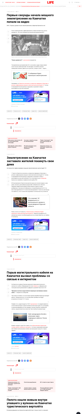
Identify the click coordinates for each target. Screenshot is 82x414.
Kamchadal (17, 346)
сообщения (43, 178)
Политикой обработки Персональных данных (30, 6)
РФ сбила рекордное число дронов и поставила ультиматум (30, 147)
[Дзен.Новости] (19, 118)
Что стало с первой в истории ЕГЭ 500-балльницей (30, 140)
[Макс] (22, 118)
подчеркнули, (33, 304)
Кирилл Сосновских (16, 234)
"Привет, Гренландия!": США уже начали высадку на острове (46, 141)
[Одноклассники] (30, 118)
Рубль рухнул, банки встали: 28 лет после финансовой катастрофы (15, 141)
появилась (35, 286)
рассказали (26, 60)
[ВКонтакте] (28, 118)
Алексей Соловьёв (16, 348)
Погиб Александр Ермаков (30, 382)
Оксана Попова (15, 106)
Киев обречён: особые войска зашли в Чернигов (15, 146)
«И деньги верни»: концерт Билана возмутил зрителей (30, 388)
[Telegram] (25, 118)
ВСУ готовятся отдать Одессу (47, 382)
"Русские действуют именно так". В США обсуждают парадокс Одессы (46, 389)
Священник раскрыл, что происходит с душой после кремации (46, 147)
